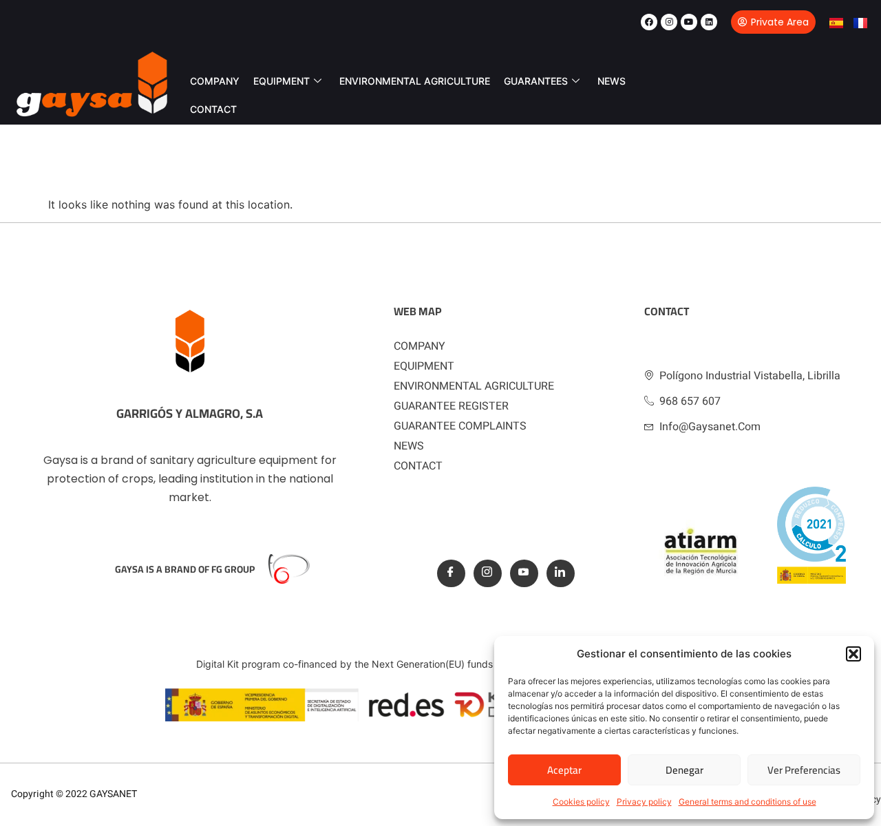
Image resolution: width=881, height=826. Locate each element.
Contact (213, 109)
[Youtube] (689, 22)
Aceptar (564, 770)
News (611, 81)
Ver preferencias (803, 770)
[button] (853, 654)
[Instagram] (669, 22)
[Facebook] (649, 22)
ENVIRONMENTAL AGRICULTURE (414, 81)
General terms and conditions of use (747, 801)
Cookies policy (581, 801)
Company (215, 81)
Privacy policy (644, 801)
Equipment (281, 81)
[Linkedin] (709, 22)
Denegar (684, 770)
